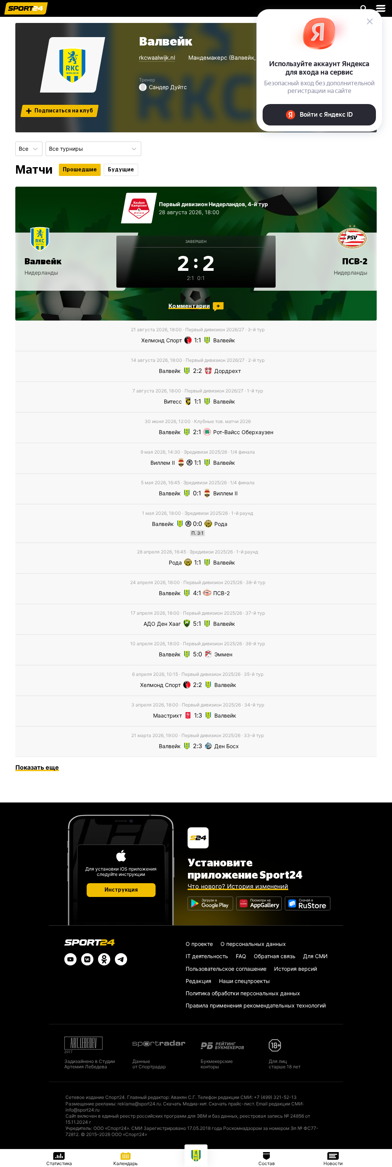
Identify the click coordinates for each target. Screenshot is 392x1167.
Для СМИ (315, 956)
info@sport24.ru (82, 1110)
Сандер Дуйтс (168, 87)
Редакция (198, 981)
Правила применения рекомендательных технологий (256, 1005)
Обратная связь (275, 956)
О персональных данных (253, 944)
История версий (295, 968)
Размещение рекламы (90, 1104)
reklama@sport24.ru (139, 1104)
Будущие (121, 170)
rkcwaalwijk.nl (157, 57)
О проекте (199, 944)
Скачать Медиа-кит (184, 1104)
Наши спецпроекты (244, 981)
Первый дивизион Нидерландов (202, 204)
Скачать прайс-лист (231, 1104)
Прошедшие (80, 170)
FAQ (241, 956)
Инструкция (121, 890)
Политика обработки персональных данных (243, 993)
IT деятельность (207, 956)
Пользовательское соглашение (226, 968)
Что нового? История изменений (238, 886)
